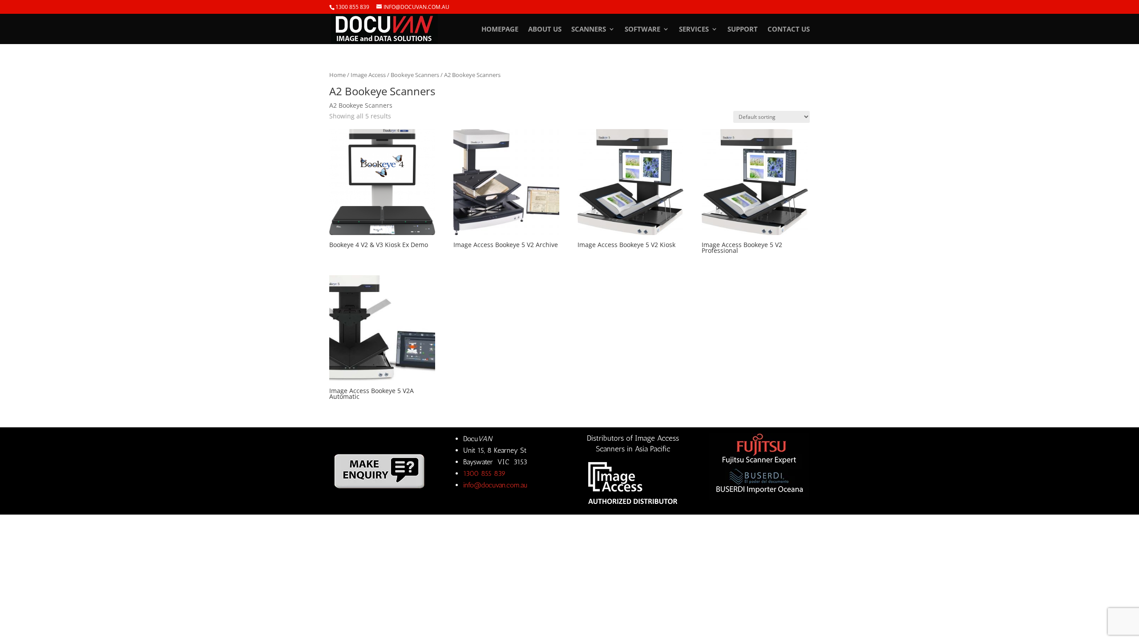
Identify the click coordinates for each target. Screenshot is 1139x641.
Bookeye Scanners (415, 75)
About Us (544, 29)
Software (642, 29)
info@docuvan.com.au (495, 485)
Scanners (588, 29)
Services (694, 29)
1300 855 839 (352, 7)
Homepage (499, 29)
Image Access (368, 75)
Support (742, 29)
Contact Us (788, 29)
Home (337, 75)
